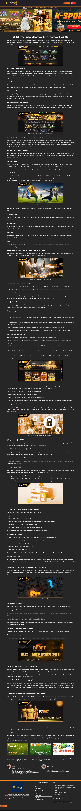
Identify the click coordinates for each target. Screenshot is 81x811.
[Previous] (3, 20)
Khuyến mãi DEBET (43, 7)
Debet (61, 42)
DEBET (6, 794)
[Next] (78, 20)
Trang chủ (25, 7)
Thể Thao (56, 7)
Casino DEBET (30, 7)
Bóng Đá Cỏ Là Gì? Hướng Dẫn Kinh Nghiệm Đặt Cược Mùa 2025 (40, 756)
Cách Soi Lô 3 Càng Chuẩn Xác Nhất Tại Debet (63, 755)
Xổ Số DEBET (37, 7)
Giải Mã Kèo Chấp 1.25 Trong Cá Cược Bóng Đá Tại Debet (17, 756)
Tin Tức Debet (50, 7)
